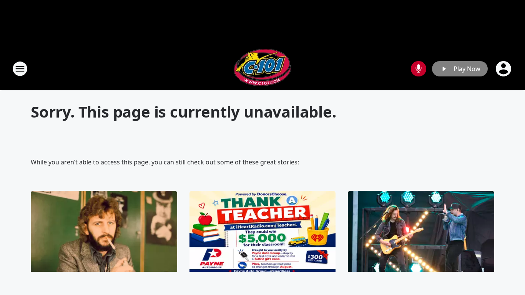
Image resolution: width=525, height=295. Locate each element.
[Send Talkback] (418, 68)
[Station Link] (262, 68)
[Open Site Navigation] (20, 68)
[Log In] (504, 68)
